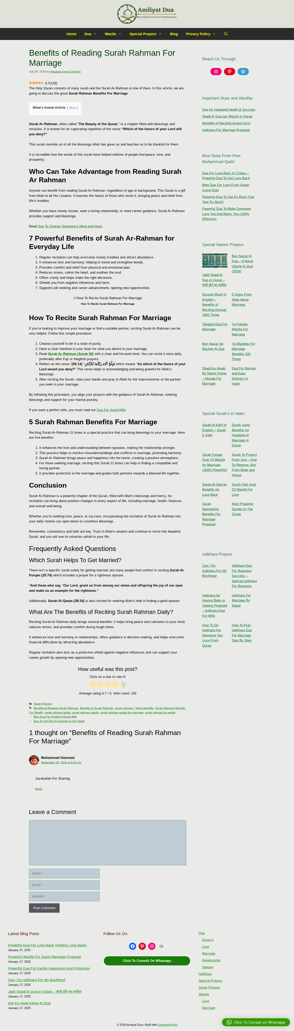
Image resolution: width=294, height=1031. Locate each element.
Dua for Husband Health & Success (228, 110)
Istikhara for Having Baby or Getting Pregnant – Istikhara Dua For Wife (214, 606)
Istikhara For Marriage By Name (241, 601)
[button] (226, 34)
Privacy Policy (198, 34)
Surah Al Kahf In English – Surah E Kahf (214, 430)
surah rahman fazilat (58, 712)
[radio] (93, 685)
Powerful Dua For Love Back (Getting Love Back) (47, 945)
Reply (38, 788)
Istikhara (205, 974)
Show (72, 107)
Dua (87, 34)
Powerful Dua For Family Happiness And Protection (49, 968)
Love (205, 947)
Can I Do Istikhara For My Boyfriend (214, 571)
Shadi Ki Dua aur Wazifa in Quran (227, 116)
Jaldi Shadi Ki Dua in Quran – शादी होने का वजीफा (214, 280)
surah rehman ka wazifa (160, 712)
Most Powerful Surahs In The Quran (242, 509)
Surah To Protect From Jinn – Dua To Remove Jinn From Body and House (244, 465)
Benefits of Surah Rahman (96, 708)
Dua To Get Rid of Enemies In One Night (59, 721)
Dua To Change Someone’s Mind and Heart (70, 226)
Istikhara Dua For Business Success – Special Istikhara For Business (244, 576)
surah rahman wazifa (85, 712)
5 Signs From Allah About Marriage (242, 300)
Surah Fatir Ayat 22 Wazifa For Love (244, 490)
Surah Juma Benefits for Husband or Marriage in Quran (241, 435)
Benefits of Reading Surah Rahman (56, 708)
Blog (174, 34)
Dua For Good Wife (111, 410)
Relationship (211, 960)
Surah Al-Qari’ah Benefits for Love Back (214, 490)
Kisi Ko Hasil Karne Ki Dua (29, 1003)
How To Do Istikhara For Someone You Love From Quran (212, 635)
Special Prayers (143, 34)
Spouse (207, 967)
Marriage (208, 953)
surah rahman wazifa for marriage (121, 712)
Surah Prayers (43, 703)
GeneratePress (168, 1024)
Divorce (208, 940)
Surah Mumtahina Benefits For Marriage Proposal (211, 514)
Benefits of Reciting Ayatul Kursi (226, 123)
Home (71, 34)
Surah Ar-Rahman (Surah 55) (71, 354)
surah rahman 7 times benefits (134, 708)
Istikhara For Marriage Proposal (226, 130)
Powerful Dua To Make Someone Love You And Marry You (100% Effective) (226, 214)
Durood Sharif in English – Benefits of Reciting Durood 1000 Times (214, 305)
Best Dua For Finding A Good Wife (55, 716)
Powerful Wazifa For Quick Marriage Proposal (44, 957)
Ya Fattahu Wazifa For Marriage (240, 329)
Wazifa (110, 34)
